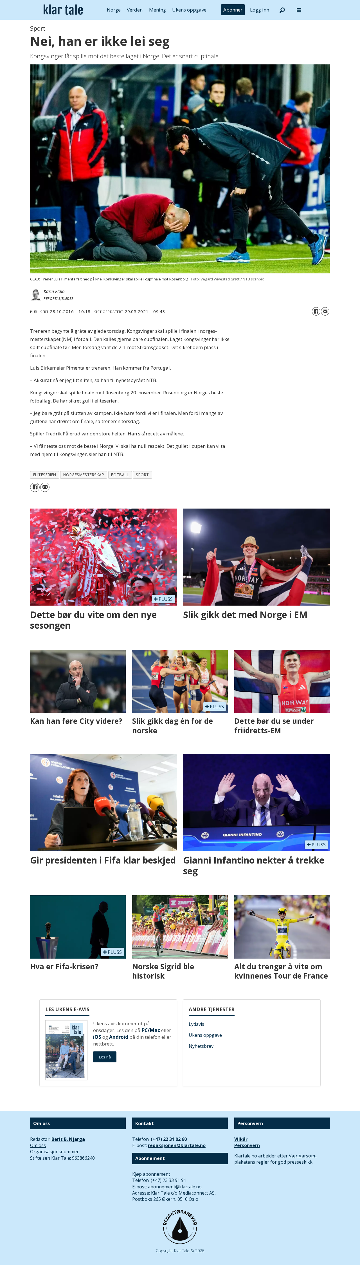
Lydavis (196, 1024)
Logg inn (259, 9)
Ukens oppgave (189, 9)
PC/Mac (150, 1030)
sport (142, 474)
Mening (157, 9)
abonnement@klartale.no (175, 1187)
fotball (120, 474)
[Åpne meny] (299, 10)
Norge (114, 9)
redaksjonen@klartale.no (177, 1145)
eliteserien (44, 474)
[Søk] (282, 10)
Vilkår (241, 1139)
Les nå (105, 1057)
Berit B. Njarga (68, 1139)
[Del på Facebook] (316, 311)
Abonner (232, 9)
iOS (97, 1037)
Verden (135, 9)
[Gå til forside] (63, 9)
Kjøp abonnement (151, 1174)
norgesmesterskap (83, 474)
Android (118, 1037)
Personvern (247, 1145)
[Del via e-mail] (325, 311)
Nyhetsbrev (201, 1046)
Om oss (38, 1145)
